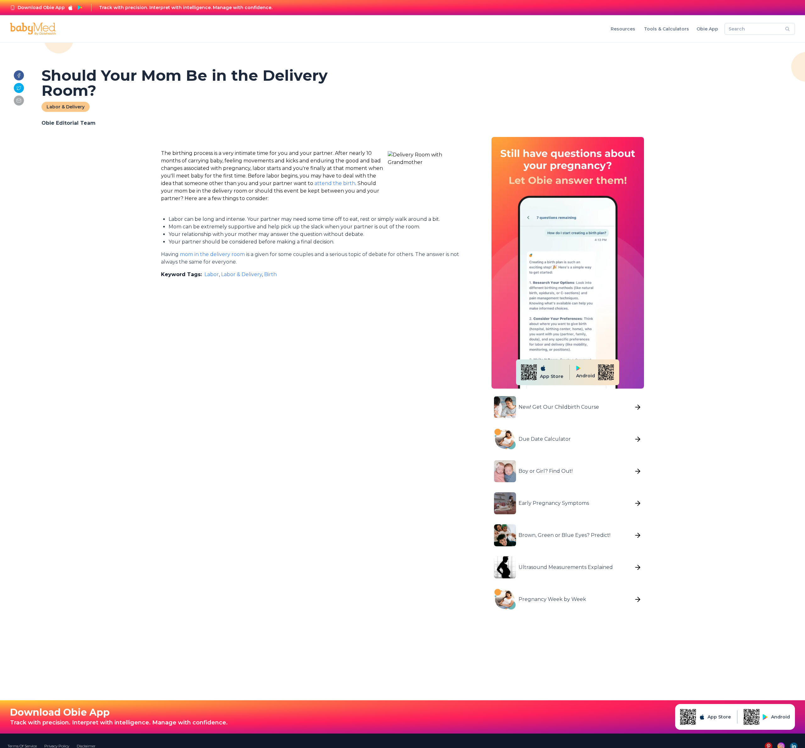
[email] (18, 100)
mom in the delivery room (212, 254)
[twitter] (18, 87)
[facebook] (18, 75)
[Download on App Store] (70, 7)
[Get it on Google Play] (80, 7)
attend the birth (334, 183)
